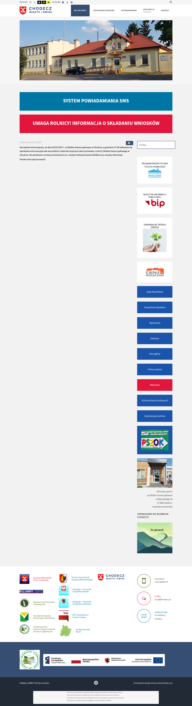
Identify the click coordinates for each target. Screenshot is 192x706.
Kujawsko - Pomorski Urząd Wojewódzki (81, 590)
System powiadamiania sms (96, 100)
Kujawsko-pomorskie (162, 506)
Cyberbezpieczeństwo (154, 416)
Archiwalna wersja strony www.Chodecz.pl (153, 683)
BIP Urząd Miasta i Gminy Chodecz (80, 616)
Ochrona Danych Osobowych (155, 400)
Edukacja (154, 338)
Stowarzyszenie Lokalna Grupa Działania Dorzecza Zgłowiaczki (44, 629)
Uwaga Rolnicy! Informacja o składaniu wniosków (96, 123)
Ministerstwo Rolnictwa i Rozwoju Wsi (44, 603)
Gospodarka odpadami (154, 307)
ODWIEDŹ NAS (161, 612)
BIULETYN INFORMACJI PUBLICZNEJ (154, 196)
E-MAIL (158, 596)
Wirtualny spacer (164, 491)
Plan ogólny (154, 353)
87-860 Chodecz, (164, 502)
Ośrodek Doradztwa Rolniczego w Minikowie (44, 616)
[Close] (156, 692)
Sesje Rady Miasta (154, 291)
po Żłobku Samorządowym (159, 495)
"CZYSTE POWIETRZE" (155, 166)
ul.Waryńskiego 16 (164, 499)
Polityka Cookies (41, 683)
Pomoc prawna (155, 369)
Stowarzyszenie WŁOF (83, 630)
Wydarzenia (154, 322)
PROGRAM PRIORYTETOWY (155, 163)
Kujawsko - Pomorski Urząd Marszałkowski (81, 602)
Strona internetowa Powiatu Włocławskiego (82, 578)
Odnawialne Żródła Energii (155, 226)
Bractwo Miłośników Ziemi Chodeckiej (42, 578)
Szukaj (170, 2)
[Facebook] (96, 682)
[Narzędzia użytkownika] (129, 143)
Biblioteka (155, 384)
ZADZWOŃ (159, 579)
